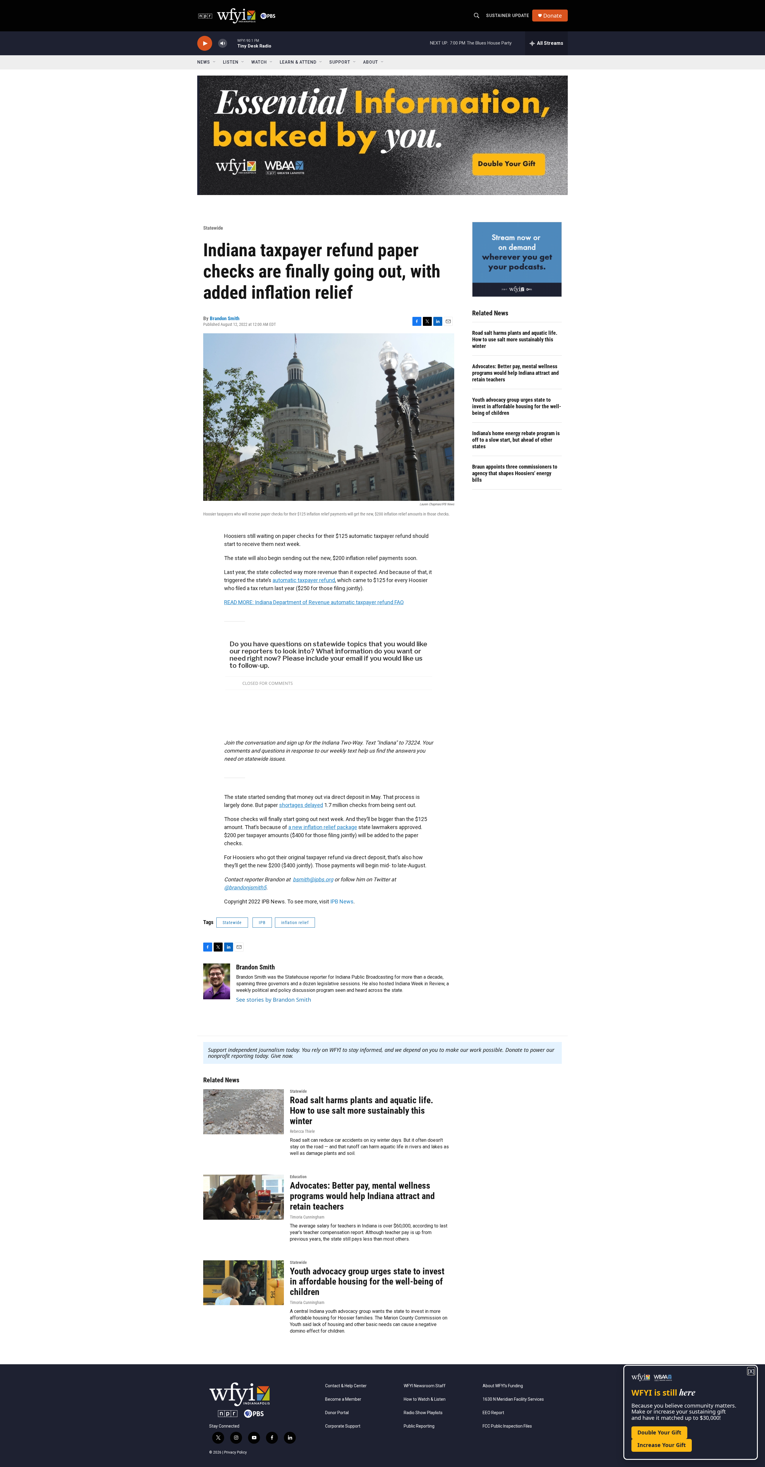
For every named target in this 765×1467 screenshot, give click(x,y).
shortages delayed (301, 805)
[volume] (223, 43)
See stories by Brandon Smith (273, 999)
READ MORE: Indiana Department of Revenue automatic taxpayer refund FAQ (314, 602)
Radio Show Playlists (423, 1413)
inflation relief (295, 922)
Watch (259, 62)
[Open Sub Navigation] (214, 62)
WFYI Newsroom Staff (425, 1386)
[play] (204, 43)
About (370, 62)
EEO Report (493, 1413)
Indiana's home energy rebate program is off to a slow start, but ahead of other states (516, 439)
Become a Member (343, 1399)
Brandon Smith (224, 318)
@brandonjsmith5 (245, 887)
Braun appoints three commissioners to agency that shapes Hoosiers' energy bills (514, 473)
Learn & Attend (298, 62)
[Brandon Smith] (216, 981)
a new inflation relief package (322, 827)
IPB (262, 922)
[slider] (232, 43)
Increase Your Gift (661, 1444)
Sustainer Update (507, 15)
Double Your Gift (659, 1432)
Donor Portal (337, 1413)
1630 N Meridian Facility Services (513, 1399)
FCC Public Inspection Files (507, 1426)
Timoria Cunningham (307, 1217)
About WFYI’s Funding (503, 1386)
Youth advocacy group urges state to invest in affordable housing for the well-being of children (516, 406)
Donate (552, 16)
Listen (230, 62)
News (203, 62)
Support (339, 62)
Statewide (213, 228)
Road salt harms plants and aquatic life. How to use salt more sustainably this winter (514, 339)
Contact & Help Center (346, 1386)
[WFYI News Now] (516, 259)
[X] (751, 1371)
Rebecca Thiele (302, 1131)
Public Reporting (419, 1426)
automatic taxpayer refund (304, 580)
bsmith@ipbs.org (313, 879)
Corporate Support (342, 1426)
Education (298, 1176)
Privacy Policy (235, 1452)
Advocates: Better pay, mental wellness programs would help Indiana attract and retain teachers (515, 373)
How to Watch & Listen (425, 1399)
